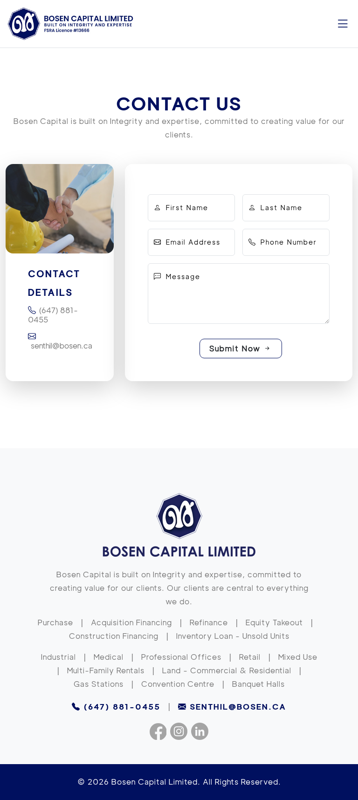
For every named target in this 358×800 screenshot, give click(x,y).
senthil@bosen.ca (60, 345)
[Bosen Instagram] (178, 732)
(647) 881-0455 (53, 315)
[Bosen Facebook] (158, 732)
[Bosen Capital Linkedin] (199, 732)
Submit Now (236, 348)
